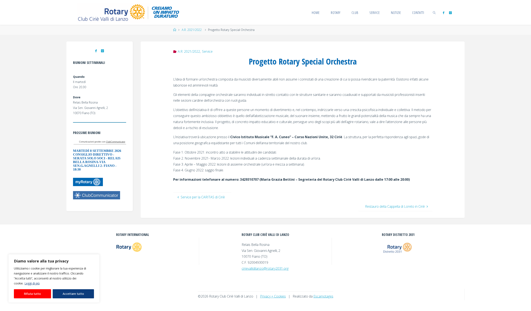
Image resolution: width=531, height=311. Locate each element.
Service (207, 51)
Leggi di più (32, 283)
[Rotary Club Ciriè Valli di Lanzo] (129, 12)
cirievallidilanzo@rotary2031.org (265, 268)
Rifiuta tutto (32, 294)
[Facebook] (444, 12)
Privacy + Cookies (273, 296)
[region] (54, 278)
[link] (434, 12)
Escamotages (323, 296)
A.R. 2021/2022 (192, 30)
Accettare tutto (73, 294)
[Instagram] (450, 12)
